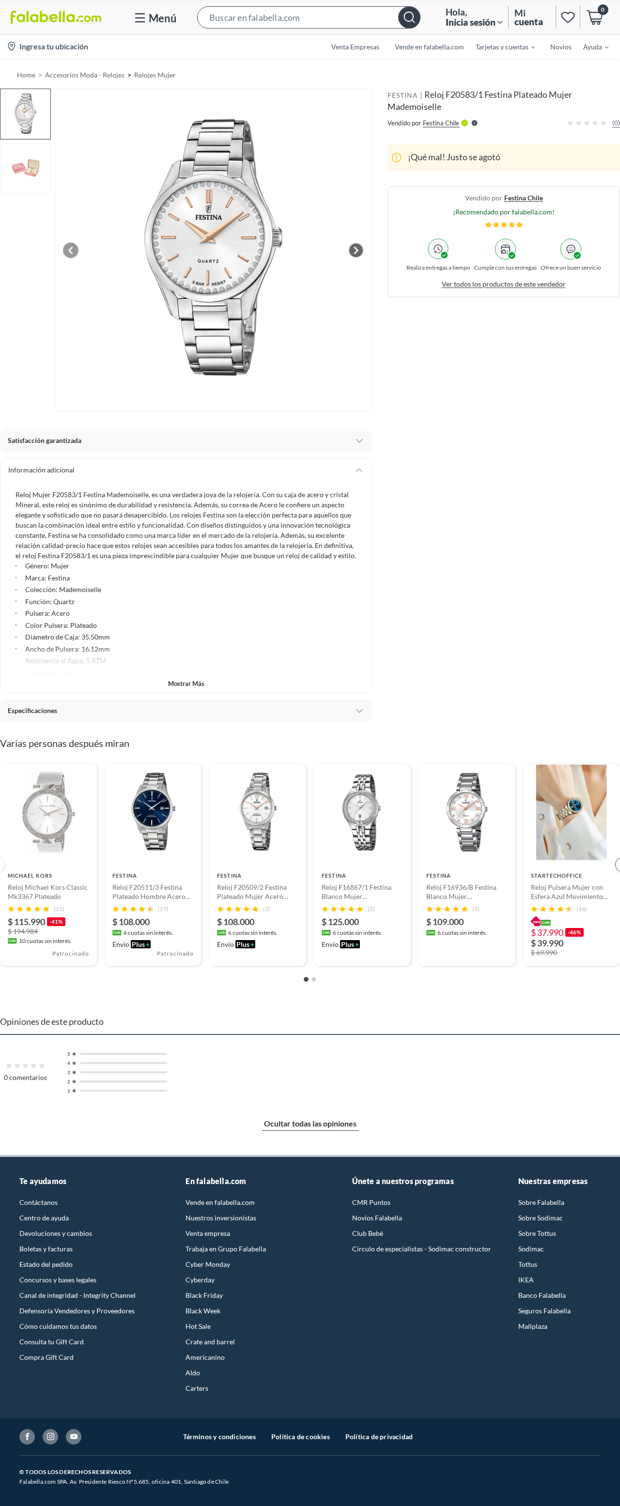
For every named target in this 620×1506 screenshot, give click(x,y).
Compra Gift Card (46, 1357)
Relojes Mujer (155, 75)
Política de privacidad (379, 1436)
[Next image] (356, 250)
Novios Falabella (377, 1218)
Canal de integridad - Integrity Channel (77, 1295)
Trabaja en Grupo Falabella (226, 1249)
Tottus (527, 1264)
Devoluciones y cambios (55, 1233)
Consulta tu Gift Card (51, 1342)
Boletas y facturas (46, 1249)
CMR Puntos (371, 1202)
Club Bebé (367, 1233)
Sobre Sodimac (540, 1218)
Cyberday (200, 1280)
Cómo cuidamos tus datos (58, 1326)
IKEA (526, 1280)
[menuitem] (499, 46)
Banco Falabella (542, 1295)
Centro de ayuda (44, 1218)
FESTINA (403, 95)
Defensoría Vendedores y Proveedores (77, 1311)
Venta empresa (208, 1233)
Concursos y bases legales (57, 1280)
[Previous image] (70, 250)
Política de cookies (300, 1436)
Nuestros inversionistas (221, 1218)
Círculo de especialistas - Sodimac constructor (421, 1249)
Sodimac (531, 1249)
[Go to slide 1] (306, 979)
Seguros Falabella (544, 1311)
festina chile (523, 197)
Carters (197, 1388)
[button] (308, 17)
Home (26, 75)
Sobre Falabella (541, 1202)
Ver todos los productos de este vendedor (504, 283)
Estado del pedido (46, 1264)
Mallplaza (532, 1326)
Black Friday (204, 1295)
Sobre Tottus (537, 1233)
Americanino (205, 1357)
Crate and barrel (210, 1342)
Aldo (193, 1373)
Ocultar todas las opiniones (310, 1123)
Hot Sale (198, 1326)
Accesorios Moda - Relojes (84, 75)
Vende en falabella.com (220, 1202)
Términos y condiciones (219, 1436)
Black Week (203, 1311)
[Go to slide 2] (314, 979)
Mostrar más (186, 683)
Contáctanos (38, 1202)
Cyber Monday (208, 1264)
